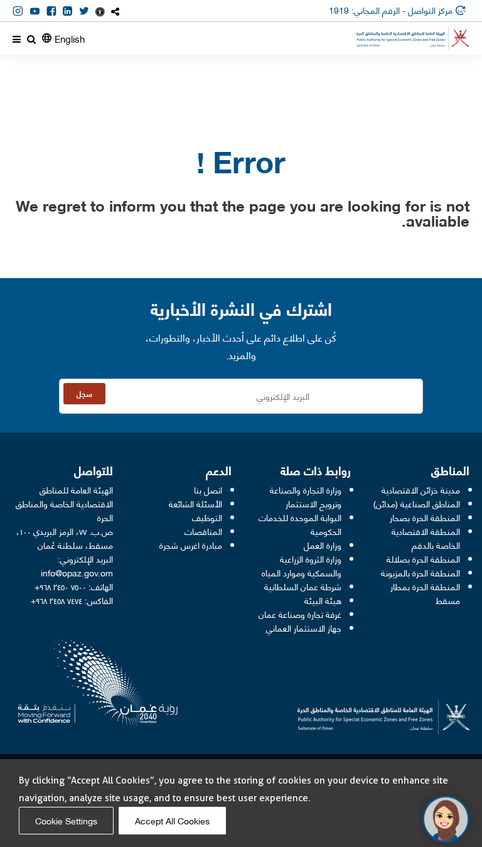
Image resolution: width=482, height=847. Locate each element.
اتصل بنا (208, 489)
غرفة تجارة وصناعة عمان (300, 614)
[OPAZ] (412, 38)
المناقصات (203, 531)
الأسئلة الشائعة (195, 503)
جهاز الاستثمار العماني (303, 627)
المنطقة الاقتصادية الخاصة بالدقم (426, 538)
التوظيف (207, 517)
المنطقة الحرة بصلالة (423, 558)
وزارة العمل (322, 545)
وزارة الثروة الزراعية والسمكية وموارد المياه (301, 565)
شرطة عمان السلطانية (302, 586)
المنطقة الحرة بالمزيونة (420, 572)
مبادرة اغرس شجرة (190, 545)
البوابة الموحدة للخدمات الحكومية (300, 524)
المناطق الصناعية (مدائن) (416, 503)
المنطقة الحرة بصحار (425, 517)
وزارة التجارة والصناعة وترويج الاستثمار (305, 496)
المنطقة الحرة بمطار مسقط (425, 593)
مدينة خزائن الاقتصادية (421, 489)
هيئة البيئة (322, 600)
